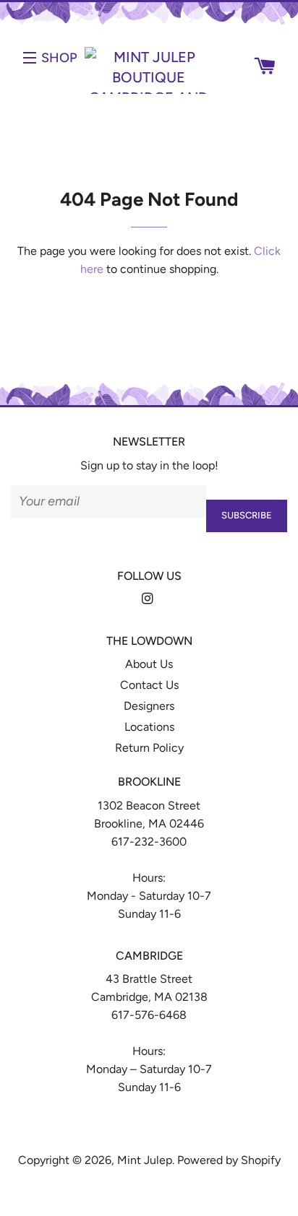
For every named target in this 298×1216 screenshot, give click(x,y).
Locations (149, 727)
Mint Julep (144, 1160)
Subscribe (246, 515)
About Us (149, 664)
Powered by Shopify (229, 1160)
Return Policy (149, 748)
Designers (149, 706)
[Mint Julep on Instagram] (149, 599)
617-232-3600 (149, 841)
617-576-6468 (149, 1015)
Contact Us (149, 685)
